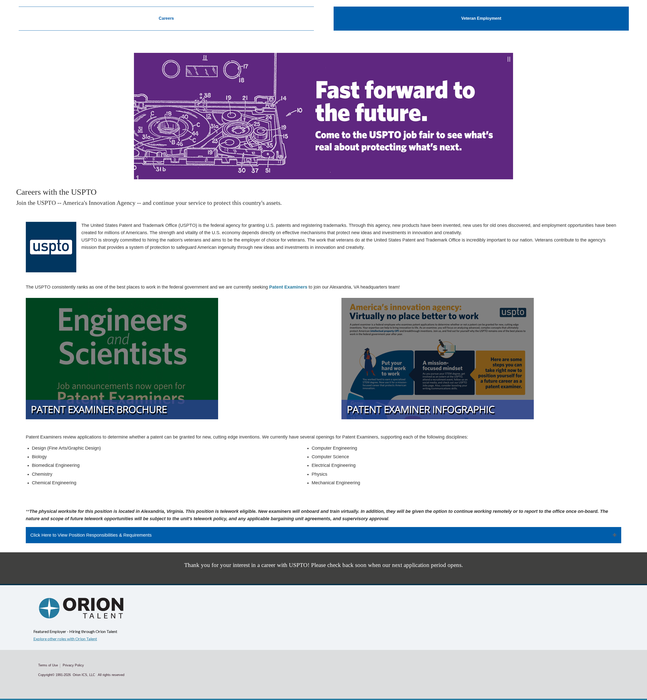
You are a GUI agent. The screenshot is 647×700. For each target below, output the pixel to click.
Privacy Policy (73, 665)
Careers (166, 18)
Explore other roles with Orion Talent (65, 638)
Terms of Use (48, 665)
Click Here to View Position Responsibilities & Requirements (91, 535)
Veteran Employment (481, 18)
